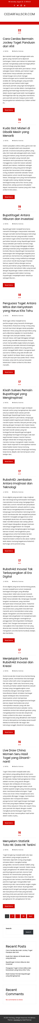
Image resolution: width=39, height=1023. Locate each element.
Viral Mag (17, 1020)
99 (23, 916)
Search (8, 928)
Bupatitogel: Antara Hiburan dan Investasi (18, 217)
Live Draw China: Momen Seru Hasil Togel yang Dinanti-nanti (17, 756)
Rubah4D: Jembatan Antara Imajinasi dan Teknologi (17, 483)
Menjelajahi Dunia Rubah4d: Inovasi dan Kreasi (18, 662)
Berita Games (18, 51)
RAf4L (6, 51)
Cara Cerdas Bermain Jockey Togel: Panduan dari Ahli (19, 42)
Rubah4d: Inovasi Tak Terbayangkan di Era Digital (18, 573)
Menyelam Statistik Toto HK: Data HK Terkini (19, 843)
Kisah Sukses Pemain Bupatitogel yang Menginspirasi (17, 394)
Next (30, 916)
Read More (9, 110)
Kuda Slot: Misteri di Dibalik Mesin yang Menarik (16, 132)
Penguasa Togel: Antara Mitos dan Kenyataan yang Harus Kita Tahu (19, 307)
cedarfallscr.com (19, 14)
